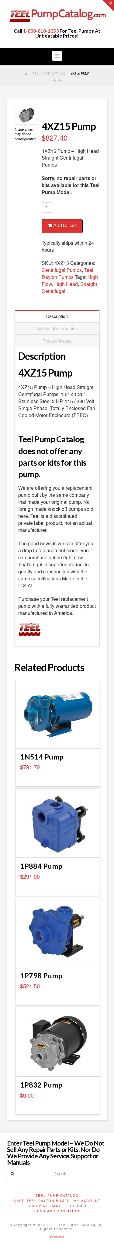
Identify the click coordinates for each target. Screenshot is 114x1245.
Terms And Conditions (57, 1211)
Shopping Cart (44, 1206)
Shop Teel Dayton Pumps (42, 1201)
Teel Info (76, 1206)
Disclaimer (57, 1237)
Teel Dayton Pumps (67, 273)
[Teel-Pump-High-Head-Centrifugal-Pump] (26, 115)
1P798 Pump (41, 975)
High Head (66, 283)
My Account (87, 1201)
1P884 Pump (41, 866)
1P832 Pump (41, 1085)
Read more (58, 1066)
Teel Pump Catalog (49, 73)
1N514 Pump (42, 756)
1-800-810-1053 (41, 31)
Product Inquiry (57, 341)
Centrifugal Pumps (62, 269)
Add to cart (65, 225)
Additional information (57, 328)
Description (57, 316)
